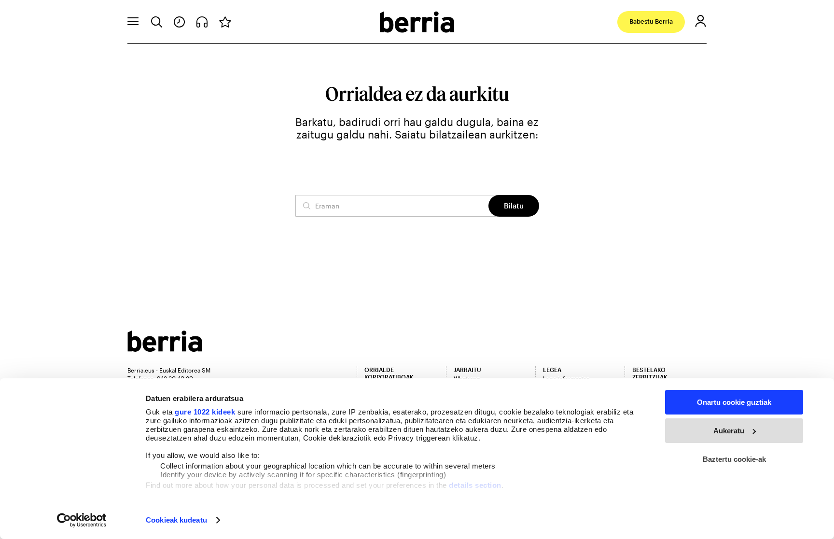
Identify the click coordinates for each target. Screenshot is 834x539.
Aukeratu (728, 431)
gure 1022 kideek (205, 412)
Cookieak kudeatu (176, 520)
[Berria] (164, 348)
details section (475, 485)
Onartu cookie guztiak (734, 402)
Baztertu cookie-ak (734, 459)
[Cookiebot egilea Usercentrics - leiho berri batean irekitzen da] (82, 520)
